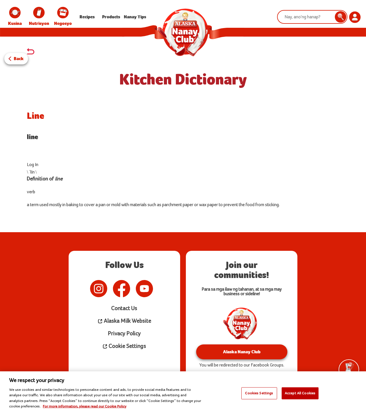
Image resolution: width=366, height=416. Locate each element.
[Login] (355, 17)
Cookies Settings (259, 393)
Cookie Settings (127, 346)
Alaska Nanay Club (241, 351)
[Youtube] (144, 288)
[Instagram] (98, 288)
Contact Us (124, 308)
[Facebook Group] (159, 288)
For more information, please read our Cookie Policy (84, 406)
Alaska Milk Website (127, 321)
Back (19, 58)
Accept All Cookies (300, 393)
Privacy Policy (124, 334)
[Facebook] (121, 288)
